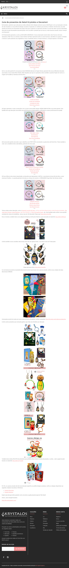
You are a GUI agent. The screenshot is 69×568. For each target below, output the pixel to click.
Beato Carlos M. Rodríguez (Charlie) (34, 167)
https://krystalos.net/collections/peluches (56, 319)
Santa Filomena (16, 212)
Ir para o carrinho (60, 521)
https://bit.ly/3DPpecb (60, 216)
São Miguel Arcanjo (34, 206)
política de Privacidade (61, 525)
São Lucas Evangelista (34, 138)
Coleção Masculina (9, 490)
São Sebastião (34, 172)
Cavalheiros (32, 527)
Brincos (31, 523)
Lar (44, 516)
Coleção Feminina (9, 492)
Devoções (32, 525)
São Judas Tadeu (34, 133)
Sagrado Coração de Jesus (28, 210)
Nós (44, 527)
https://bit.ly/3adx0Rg (40, 267)
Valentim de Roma (34, 201)
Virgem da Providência (34, 169)
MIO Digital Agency (40, 565)
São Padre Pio (34, 136)
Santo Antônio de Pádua (34, 63)
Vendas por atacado (47, 530)
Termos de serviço (60, 527)
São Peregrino (34, 134)
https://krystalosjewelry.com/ (9, 500)
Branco (44, 62)
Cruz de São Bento (34, 67)
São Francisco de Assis (34, 65)
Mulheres (45, 518)
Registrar (58, 516)
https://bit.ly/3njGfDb (46, 214)
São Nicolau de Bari (34, 203)
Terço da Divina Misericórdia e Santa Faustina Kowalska (50, 210)
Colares (32, 521)
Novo (31, 516)
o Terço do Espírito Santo (37, 212)
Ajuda (57, 523)
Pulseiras (32, 518)
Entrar (57, 518)
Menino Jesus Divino (35, 205)
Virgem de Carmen (34, 170)
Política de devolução (61, 530)
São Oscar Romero (25, 212)
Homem (45, 521)
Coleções (45, 525)
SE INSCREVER (20, 548)
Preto (39, 62)
